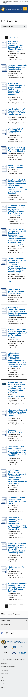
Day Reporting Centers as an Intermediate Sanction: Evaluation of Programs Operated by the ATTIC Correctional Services (17, 451)
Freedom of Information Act (7, 684)
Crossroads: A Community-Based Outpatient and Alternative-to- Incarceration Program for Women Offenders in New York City (17, 523)
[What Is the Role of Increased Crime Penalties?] (4, 135)
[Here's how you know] (14, 2)
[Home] (14, 9)
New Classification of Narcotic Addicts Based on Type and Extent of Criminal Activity (17, 112)
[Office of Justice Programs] (3, 9)
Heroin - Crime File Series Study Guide (15, 166)
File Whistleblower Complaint (8, 666)
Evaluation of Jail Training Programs (15, 431)
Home (2, 14)
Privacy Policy (4, 673)
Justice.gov (3, 690)
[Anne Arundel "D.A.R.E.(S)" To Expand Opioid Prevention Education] (4, 153)
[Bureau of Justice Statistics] (14, 649)
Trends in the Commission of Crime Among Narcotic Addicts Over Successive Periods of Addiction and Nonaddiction (16, 89)
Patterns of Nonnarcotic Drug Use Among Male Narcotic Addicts (17, 67)
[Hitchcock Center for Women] (4, 573)
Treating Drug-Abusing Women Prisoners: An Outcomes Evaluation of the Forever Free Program (17, 333)
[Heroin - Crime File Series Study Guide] (4, 171)
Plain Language (4, 670)
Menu (25, 8)
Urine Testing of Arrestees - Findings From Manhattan (16, 291)
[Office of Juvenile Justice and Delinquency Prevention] (5, 654)
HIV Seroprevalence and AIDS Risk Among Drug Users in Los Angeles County (17, 413)
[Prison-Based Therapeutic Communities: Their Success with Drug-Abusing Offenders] (4, 47)
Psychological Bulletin (19, 245)
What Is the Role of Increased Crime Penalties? (15, 131)
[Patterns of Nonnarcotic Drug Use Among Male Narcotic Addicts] (4, 71)
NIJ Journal (16, 51)
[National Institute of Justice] (22, 648)
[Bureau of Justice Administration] (5, 648)
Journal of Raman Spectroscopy (16, 396)
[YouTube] (12, 633)
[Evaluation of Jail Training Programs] (4, 436)
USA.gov (3, 687)
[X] (7, 633)
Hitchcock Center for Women (16, 568)
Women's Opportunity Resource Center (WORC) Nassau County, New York (17, 500)
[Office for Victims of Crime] (14, 654)
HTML (9, 282)
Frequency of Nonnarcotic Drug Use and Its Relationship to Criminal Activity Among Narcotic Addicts (17, 311)
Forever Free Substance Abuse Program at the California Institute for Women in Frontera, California (17, 587)
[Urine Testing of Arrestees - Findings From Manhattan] (4, 295)
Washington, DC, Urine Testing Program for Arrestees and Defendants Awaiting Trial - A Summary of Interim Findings (16, 210)
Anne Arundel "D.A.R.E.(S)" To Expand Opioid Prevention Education (17, 149)
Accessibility (4, 663)
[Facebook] (2, 633)
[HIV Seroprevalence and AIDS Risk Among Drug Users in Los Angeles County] (4, 416)
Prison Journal (17, 339)
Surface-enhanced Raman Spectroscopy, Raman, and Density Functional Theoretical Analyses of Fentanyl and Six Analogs (16, 387)
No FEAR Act (4, 680)
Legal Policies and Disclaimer (8, 677)
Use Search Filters (8, 26)
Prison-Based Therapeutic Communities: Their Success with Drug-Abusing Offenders (15, 45)
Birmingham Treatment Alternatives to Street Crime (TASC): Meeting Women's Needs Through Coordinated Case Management (17, 548)
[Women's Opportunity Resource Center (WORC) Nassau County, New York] (4, 503)
